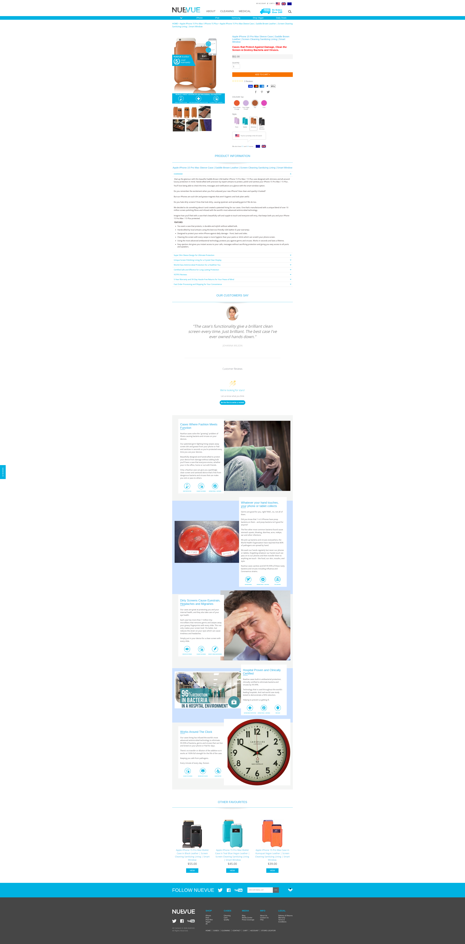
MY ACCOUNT (261, 3)
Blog (243, 916)
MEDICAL (245, 11)
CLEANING (227, 11)
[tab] (232, 173)
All (206, 924)
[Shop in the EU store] (257, 147)
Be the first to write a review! (232, 402)
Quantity (235, 63)
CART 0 (272, 3)
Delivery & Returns (285, 916)
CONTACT (236, 931)
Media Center (247, 918)
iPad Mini (209, 920)
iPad (217, 18)
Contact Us (264, 918)
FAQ (262, 920)
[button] (3, 472)
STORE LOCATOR (268, 931)
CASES (216, 931)
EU (243, 146)
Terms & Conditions (282, 921)
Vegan (208, 922)
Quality (226, 920)
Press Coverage (248, 920)
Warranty (281, 918)
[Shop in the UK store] (263, 147)
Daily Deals (281, 18)
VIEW (192, 871)
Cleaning (227, 916)
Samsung (236, 18)
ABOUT (210, 11)
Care (226, 918)
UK (248, 146)
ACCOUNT (254, 931)
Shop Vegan (258, 18)
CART (245, 931)
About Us (263, 916)
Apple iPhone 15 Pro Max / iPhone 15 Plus (199, 23)
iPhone (199, 18)
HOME (175, 23)
